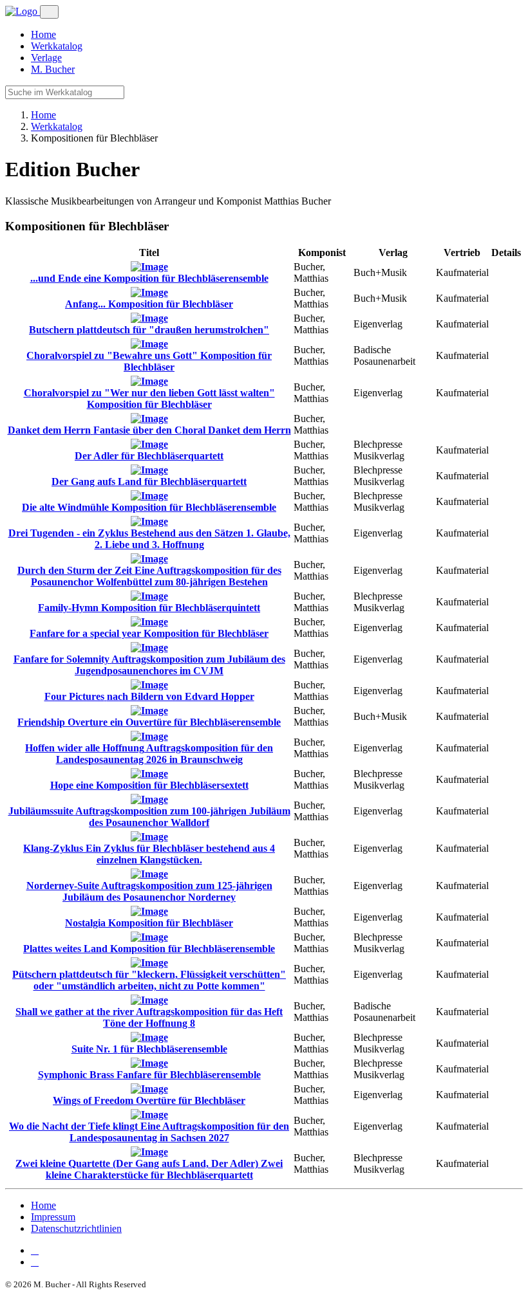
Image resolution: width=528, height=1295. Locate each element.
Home (43, 34)
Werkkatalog (56, 46)
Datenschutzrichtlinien (76, 1228)
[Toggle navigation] (49, 12)
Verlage (46, 57)
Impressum (53, 1216)
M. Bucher (53, 69)
